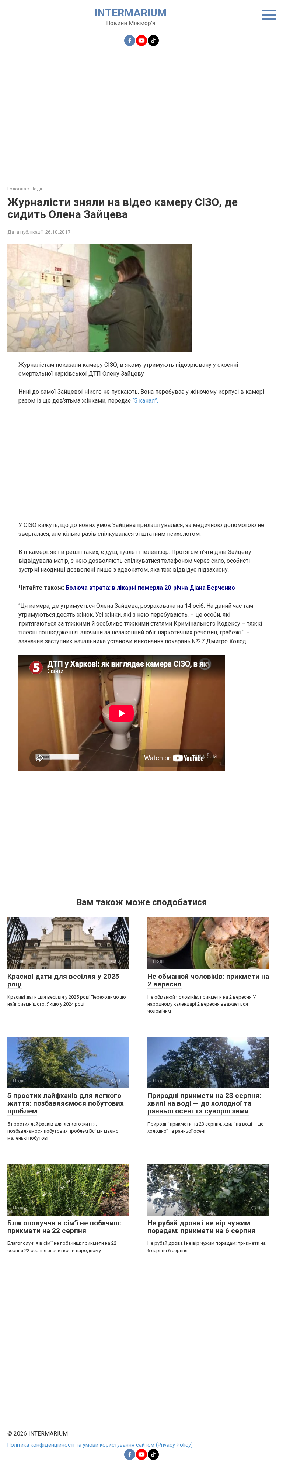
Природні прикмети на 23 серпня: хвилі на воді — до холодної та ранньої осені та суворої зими (204, 1103)
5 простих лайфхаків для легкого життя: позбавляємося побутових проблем (65, 1103)
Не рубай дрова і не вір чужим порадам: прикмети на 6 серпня (201, 1227)
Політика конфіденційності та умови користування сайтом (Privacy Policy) (100, 1445)
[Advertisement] (141, 111)
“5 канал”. (145, 400)
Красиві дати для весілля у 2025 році (63, 980)
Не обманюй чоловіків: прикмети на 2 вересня (208, 980)
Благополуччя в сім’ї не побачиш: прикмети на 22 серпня (64, 1227)
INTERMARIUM (131, 13)
